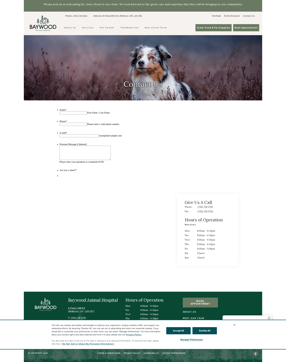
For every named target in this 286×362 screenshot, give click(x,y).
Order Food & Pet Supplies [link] (213, 28)
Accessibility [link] (151, 353)
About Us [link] (189, 312)
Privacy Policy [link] (132, 353)
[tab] (191, 225)
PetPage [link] (216, 16)
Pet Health (107, 28)
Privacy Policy (134, 334)
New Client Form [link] (156, 28)
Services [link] (88, 28)
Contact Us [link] (249, 16)
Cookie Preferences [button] (173, 353)
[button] (267, 339)
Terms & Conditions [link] (108, 353)
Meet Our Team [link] (193, 318)
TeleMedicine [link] (129, 28)
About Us (70, 28)
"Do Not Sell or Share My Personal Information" (88, 344)
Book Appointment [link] (246, 28)
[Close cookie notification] (234, 325)
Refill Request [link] (232, 16)
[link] (43, 23)
